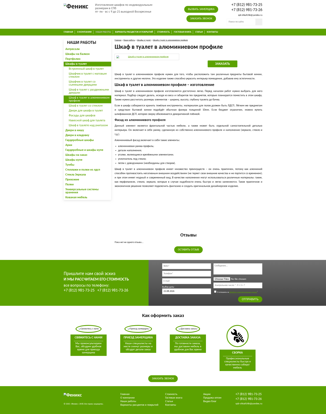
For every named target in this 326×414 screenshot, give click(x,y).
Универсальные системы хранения (82, 191)
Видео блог (209, 401)
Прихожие (72, 179)
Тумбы (69, 164)
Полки (69, 184)
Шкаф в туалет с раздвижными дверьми (89, 91)
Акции (207, 394)
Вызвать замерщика (201, 9)
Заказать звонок (201, 18)
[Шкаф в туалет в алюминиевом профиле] (147, 57)
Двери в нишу (74, 130)
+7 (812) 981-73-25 (246, 5)
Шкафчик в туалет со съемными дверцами (83, 83)
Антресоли (72, 49)
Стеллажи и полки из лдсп (82, 169)
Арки (68, 145)
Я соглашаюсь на (237, 292)
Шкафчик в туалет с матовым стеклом (88, 75)
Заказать (222, 64)
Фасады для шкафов (82, 115)
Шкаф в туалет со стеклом (86, 105)
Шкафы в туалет (76, 64)
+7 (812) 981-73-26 (246, 10)
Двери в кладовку (77, 135)
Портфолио (72, 59)
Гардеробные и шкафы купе (84, 150)
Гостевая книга (182, 32)
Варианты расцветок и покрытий (134, 32)
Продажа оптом (212, 398)
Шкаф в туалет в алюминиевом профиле (89, 99)
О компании (84, 32)
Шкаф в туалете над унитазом (88, 125)
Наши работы (103, 32)
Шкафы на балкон (77, 54)
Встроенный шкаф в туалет (86, 69)
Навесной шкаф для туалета (87, 120)
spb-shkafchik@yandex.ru (250, 15)
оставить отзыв (188, 249)
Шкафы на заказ (76, 155)
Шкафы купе (73, 160)
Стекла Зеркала (75, 174)
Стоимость (163, 32)
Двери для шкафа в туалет (86, 110)
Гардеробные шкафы (79, 140)
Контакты (212, 32)
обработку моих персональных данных (243, 292)
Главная (68, 32)
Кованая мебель (76, 197)
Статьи (199, 32)
